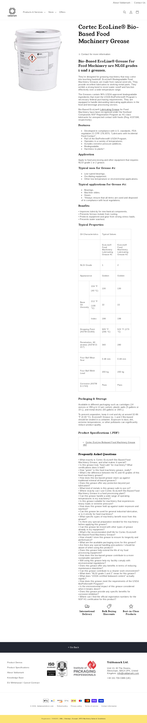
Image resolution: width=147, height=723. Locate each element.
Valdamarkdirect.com (45, 706)
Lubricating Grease (109, 109)
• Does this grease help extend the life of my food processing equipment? (103, 551)
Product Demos (14, 662)
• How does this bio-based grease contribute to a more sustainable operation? (106, 556)
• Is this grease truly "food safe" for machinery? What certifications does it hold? (105, 466)
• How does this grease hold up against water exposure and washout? (108, 507)
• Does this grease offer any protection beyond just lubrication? (104, 484)
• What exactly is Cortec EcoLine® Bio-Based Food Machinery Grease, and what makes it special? (104, 461)
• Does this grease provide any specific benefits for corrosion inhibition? (104, 592)
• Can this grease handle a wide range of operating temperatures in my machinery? (103, 497)
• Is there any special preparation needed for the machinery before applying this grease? (108, 523)
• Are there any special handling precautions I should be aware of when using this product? (106, 546)
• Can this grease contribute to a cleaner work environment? (108, 571)
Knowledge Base (15, 678)
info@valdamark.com (128, 673)
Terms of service (91, 706)
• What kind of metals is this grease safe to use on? (104, 488)
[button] (34, 12)
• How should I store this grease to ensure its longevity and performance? (108, 538)
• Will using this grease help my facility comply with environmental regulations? (104, 561)
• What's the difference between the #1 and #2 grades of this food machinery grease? (108, 473)
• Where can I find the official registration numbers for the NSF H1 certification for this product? (107, 597)
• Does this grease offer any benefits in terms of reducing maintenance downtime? (107, 566)
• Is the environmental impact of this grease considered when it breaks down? (106, 587)
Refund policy (62, 706)
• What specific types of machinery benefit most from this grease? (107, 517)
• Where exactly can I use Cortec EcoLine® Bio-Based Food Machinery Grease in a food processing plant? (109, 492)
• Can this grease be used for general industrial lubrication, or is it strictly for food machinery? (108, 512)
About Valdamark (121, 2)
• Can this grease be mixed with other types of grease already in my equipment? (105, 528)
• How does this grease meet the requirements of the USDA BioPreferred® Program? (108, 582)
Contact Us (140, 2)
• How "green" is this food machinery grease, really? (104, 470)
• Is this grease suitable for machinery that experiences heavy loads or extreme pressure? (106, 502)
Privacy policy (76, 706)
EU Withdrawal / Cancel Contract (23, 683)
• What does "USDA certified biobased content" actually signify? (106, 577)
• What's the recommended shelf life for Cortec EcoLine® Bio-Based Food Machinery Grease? (107, 533)
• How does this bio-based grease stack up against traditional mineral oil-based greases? (104, 479)
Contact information (109, 706)
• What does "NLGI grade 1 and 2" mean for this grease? (107, 573)
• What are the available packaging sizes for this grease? (107, 542)
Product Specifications (18, 667)
